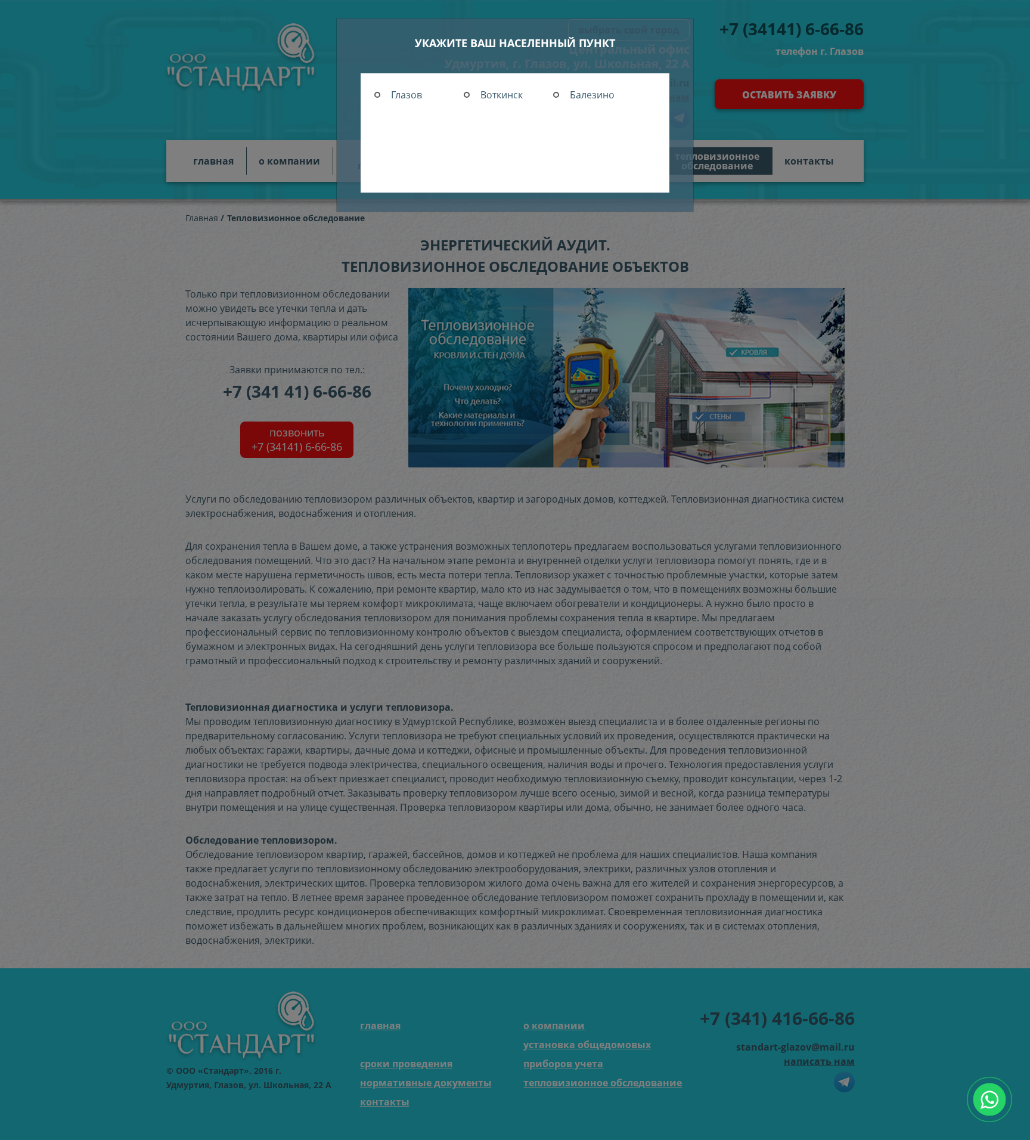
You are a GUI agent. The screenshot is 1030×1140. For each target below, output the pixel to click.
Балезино (592, 94)
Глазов (406, 94)
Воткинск (501, 94)
